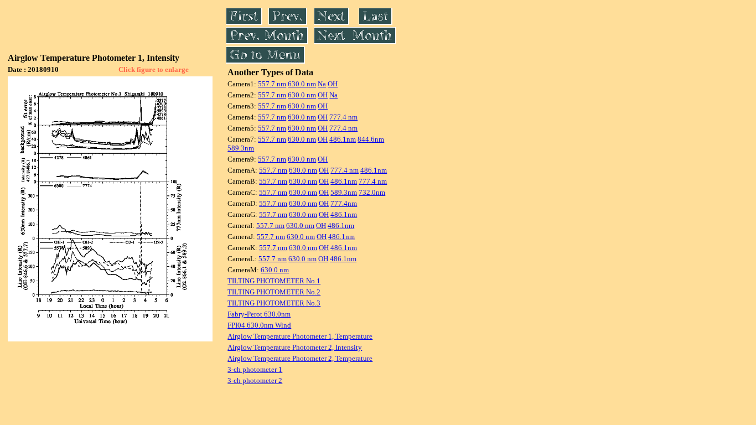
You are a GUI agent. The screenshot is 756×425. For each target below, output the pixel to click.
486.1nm (342, 139)
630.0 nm (302, 84)
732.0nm (372, 192)
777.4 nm (343, 117)
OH (333, 84)
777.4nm (343, 203)
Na (322, 84)
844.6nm (371, 139)
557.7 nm (272, 84)
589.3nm (240, 148)
